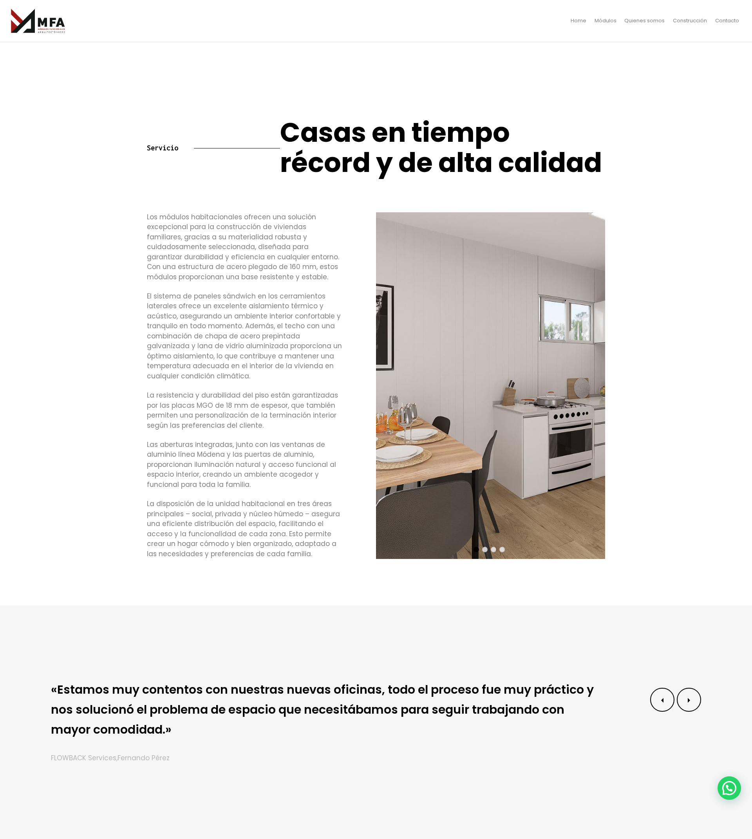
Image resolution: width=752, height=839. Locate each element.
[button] (729, 788)
